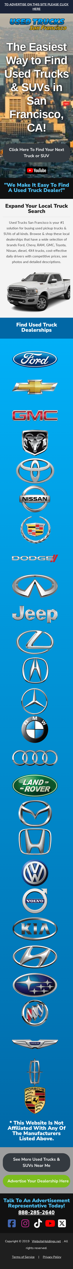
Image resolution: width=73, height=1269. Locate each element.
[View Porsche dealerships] (35, 1100)
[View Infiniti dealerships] (35, 586)
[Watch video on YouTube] (36, 171)
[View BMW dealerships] (35, 729)
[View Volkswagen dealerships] (35, 873)
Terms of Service (23, 1257)
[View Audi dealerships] (35, 757)
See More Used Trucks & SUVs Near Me (36, 1162)
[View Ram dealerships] (35, 443)
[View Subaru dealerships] (35, 985)
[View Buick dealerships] (35, 1013)
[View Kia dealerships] (35, 929)
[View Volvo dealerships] (35, 901)
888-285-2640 (36, 1212)
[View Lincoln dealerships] (35, 1072)
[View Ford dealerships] (35, 359)
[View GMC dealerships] (35, 415)
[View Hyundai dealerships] (35, 957)
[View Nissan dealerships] (35, 499)
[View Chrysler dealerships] (35, 1044)
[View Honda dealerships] (35, 842)
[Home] (36, 23)
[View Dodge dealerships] (35, 558)
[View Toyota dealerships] (35, 471)
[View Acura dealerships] (35, 670)
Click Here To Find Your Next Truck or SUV (36, 153)
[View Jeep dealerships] (35, 614)
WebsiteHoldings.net (46, 1241)
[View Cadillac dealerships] (35, 530)
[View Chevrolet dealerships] (35, 387)
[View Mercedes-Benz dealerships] (35, 701)
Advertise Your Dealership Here (38, 1181)
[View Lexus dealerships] (35, 642)
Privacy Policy (52, 1257)
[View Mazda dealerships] (35, 814)
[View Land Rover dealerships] (35, 786)
